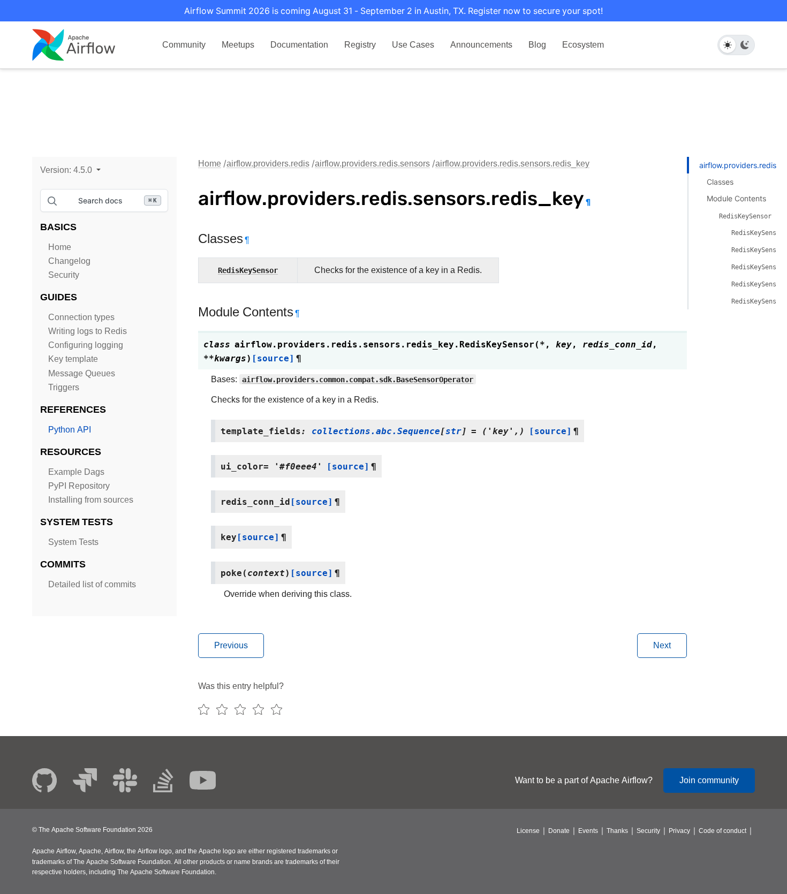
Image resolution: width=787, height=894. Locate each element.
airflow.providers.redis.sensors (372, 163)
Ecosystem (583, 45)
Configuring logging (85, 345)
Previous (231, 645)
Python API (69, 430)
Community (184, 45)
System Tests (73, 542)
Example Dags (76, 472)
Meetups (238, 45)
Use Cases (413, 45)
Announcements (481, 45)
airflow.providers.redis (267, 163)
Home (59, 247)
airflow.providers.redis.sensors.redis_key (512, 163)
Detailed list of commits (92, 584)
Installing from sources (90, 500)
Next (662, 645)
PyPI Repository (79, 486)
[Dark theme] (745, 45)
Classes (720, 182)
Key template (73, 359)
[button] (70, 170)
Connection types (81, 317)
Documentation (299, 45)
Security (63, 275)
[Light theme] (728, 45)
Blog (537, 45)
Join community (709, 780)
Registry (360, 45)
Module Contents (736, 198)
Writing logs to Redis (87, 331)
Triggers (63, 387)
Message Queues (81, 373)
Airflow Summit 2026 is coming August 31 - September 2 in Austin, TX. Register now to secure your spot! (393, 11)
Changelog (69, 261)
